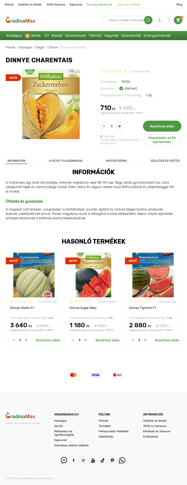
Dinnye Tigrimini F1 (142, 308)
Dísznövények (75, 36)
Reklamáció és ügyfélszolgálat (64, 433)
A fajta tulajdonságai (65, 160)
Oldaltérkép (106, 436)
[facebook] (73, 460)
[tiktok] (102, 460)
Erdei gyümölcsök (157, 36)
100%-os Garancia (154, 426)
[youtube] (93, 460)
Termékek (105, 426)
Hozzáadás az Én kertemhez (162, 140)
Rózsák (56, 36)
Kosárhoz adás (162, 126)
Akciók (36, 36)
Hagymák (111, 36)
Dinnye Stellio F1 (22, 308)
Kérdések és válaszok (156, 431)
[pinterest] (112, 460)
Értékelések (150, 436)
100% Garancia (55, 4)
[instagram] (83, 460)
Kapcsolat (76, 4)
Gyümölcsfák (131, 36)
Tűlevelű (95, 36)
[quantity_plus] (26, 340)
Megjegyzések (116, 160)
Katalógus (14, 36)
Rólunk (9, 4)
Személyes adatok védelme (71, 445)
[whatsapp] (122, 460)
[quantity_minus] (13, 340)
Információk (16, 160)
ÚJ (46, 36)
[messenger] (64, 460)
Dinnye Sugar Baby (83, 308)
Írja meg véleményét (99, 4)
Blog (179, 4)
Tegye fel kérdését (128, 4)
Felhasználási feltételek (114, 431)
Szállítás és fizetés (30, 4)
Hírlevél (103, 420)
